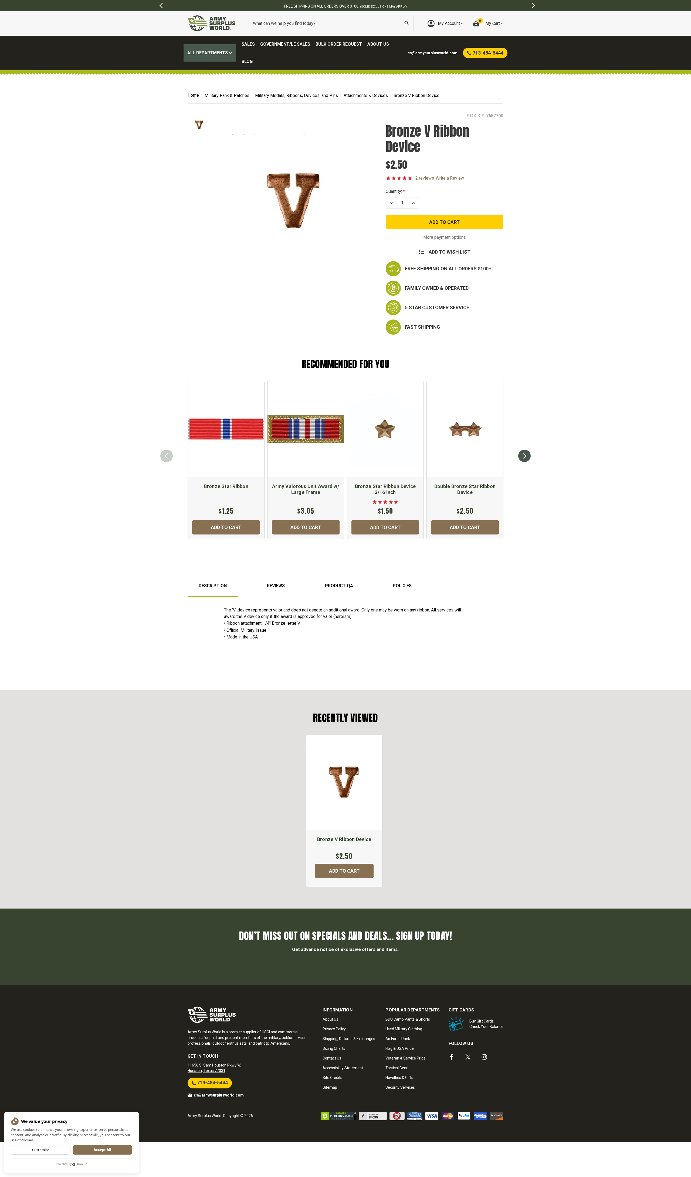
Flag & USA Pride (399, 1048)
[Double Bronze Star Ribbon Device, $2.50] (465, 429)
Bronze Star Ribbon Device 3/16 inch (385, 489)
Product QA (339, 585)
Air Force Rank (397, 1039)
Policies (402, 585)
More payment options (444, 237)
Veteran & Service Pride (405, 1058)
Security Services (400, 1087)
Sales (248, 44)
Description (213, 585)
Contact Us (332, 1058)
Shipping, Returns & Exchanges (349, 1039)
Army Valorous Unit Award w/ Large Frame (305, 489)
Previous (166, 456)
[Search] (407, 23)
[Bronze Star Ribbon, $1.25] (226, 429)
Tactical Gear (396, 1068)
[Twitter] (468, 1057)
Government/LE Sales (285, 44)
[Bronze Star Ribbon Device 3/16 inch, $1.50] (385, 429)
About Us (378, 44)
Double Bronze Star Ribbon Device (465, 489)
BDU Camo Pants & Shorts (407, 1019)
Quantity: (394, 191)
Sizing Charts (334, 1048)
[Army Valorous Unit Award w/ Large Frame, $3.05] (305, 429)
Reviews (276, 585)
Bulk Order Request (339, 44)
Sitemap (330, 1087)
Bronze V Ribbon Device (344, 839)
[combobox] (331, 23)
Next (524, 456)
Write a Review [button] (450, 178)
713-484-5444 (212, 1082)
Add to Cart (226, 527)
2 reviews (424, 178)
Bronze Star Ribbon (226, 486)
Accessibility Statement (343, 1068)
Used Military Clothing (403, 1029)
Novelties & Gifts (399, 1077)
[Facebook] (451, 1057)
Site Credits (332, 1077)
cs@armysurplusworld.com (219, 1095)
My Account (449, 23)
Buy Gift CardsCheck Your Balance (486, 1024)
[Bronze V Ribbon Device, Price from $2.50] (344, 782)
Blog (247, 61)
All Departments (208, 52)
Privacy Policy (334, 1029)
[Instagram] (484, 1057)
